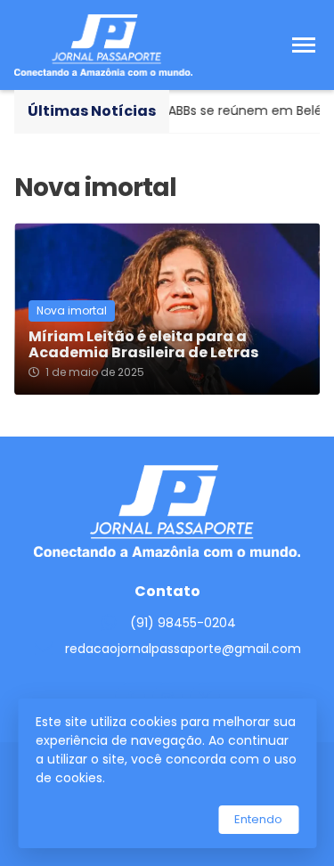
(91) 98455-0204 (183, 623)
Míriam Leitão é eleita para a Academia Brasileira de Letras (143, 345)
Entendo (258, 819)
